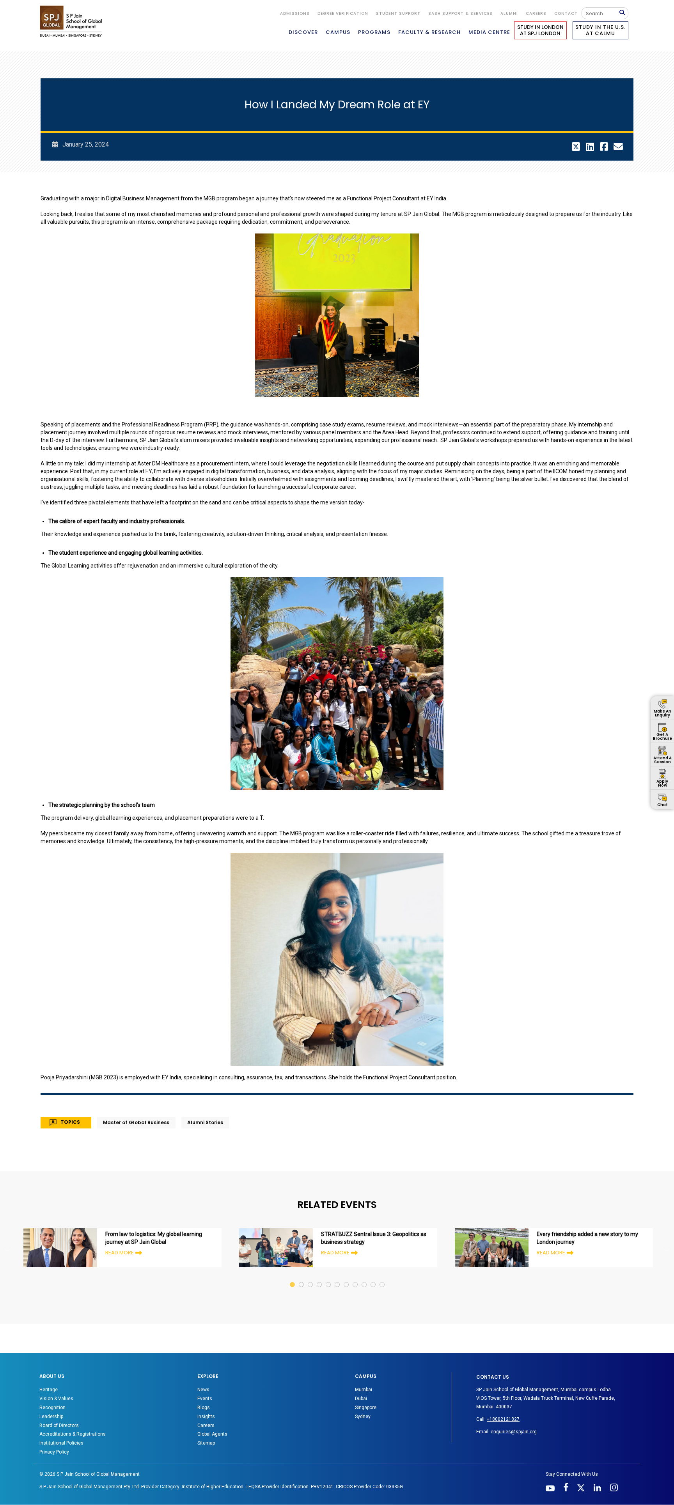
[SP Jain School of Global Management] (73, 21)
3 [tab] (311, 1277)
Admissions (295, 13)
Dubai (361, 1398)
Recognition (52, 1407)
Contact (566, 13)
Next (666, 1249)
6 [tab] (338, 1277)
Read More (119, 1252)
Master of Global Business (136, 1122)
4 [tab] (320, 1277)
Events (204, 1398)
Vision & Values (56, 1398)
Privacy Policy (54, 1452)
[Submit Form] (623, 13)
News (203, 1389)
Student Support (398, 13)
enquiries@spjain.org (514, 1431)
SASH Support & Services (460, 13)
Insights (206, 1416)
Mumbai (363, 1389)
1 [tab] (293, 1277)
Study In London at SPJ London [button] (540, 30)
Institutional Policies (61, 1443)
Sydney (363, 1416)
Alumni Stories (205, 1122)
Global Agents (212, 1434)
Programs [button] (374, 32)
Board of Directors (59, 1425)
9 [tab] (364, 1277)
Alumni (509, 13)
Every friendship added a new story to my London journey (587, 1238)
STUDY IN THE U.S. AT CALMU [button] (600, 30)
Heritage (48, 1389)
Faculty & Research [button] (429, 32)
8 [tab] (355, 1277)
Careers (536, 13)
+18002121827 (503, 1419)
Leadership (51, 1416)
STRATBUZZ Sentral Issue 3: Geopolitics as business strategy (373, 1238)
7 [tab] (346, 1277)
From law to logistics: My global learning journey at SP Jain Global (153, 1238)
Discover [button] (303, 32)
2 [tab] (302, 1277)
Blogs (203, 1407)
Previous (8, 1249)
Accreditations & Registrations (72, 1434)
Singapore (365, 1407)
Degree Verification (342, 13)
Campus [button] (338, 32)
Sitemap (206, 1443)
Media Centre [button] (489, 32)
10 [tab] (373, 1277)
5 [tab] (329, 1277)
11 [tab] (382, 1277)
